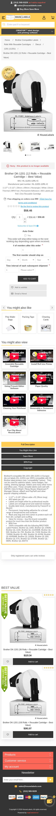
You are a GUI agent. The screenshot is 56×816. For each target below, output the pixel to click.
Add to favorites (8, 661)
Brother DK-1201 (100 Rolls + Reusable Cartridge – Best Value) (28, 723)
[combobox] (28, 24)
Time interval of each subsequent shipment (27, 266)
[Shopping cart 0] (52, 17)
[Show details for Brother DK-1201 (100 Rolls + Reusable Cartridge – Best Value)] (28, 693)
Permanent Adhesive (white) (46, 319)
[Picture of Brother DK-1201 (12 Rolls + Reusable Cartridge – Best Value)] (7, 146)
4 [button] (30, 155)
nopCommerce (32, 813)
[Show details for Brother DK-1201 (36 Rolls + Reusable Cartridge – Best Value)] (28, 620)
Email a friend (21, 294)
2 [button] (27, 155)
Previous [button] (3, 307)
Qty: (14, 217)
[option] (7, 146)
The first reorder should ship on (28, 255)
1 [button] (25, 155)
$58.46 (32, 217)
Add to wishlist (21, 287)
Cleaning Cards (28, 318)
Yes (29, 235)
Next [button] (52, 307)
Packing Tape (10, 317)
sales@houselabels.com (29, 5)
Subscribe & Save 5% (27, 226)
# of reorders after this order (27, 245)
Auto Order (28, 231)
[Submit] (4, 25)
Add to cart (29, 279)
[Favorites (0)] (48, 17)
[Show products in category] (10, 328)
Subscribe (50, 779)
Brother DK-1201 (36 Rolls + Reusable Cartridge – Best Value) (27, 650)
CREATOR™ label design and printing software (27, 31)
